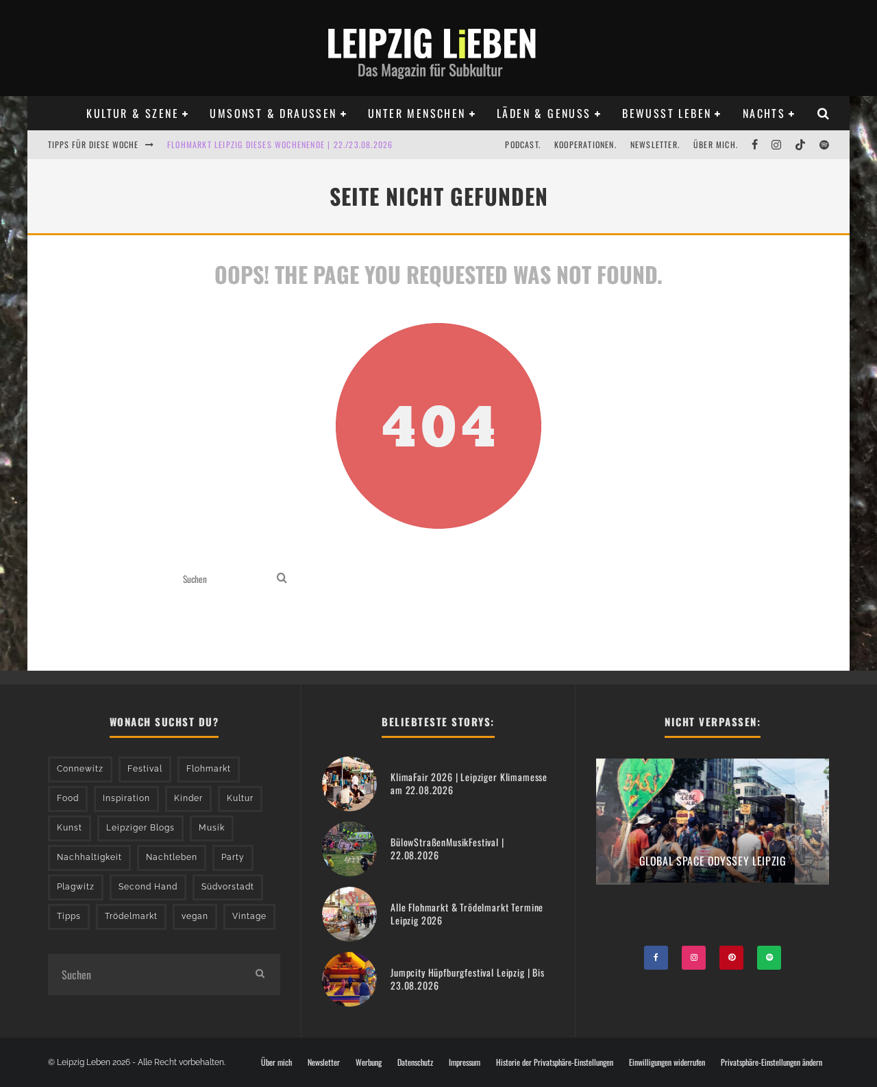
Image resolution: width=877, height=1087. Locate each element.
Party (233, 857)
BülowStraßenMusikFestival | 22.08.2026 (447, 848)
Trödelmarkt (131, 916)
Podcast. (523, 144)
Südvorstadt (227, 887)
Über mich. (715, 144)
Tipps (69, 916)
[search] (282, 579)
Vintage (249, 916)
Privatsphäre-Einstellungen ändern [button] (771, 1062)
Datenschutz (415, 1062)
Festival (144, 769)
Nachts (764, 113)
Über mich (276, 1062)
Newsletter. (655, 144)
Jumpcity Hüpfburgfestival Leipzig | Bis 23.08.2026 (468, 978)
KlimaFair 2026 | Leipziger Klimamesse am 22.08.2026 (469, 782)
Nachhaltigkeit (89, 857)
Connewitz (80, 769)
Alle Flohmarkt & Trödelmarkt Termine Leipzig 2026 (467, 913)
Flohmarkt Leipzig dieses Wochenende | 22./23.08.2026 (280, 144)
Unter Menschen (417, 113)
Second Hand (148, 887)
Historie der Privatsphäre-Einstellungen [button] (554, 1062)
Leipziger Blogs (140, 828)
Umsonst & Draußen (273, 113)
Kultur (240, 798)
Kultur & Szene (132, 113)
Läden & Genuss (544, 113)
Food (68, 798)
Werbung (369, 1062)
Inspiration (126, 798)
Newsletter (324, 1062)
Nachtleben (171, 857)
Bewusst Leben (666, 113)
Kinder (188, 798)
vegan (195, 916)
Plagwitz (76, 887)
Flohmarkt (208, 769)
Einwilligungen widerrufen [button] (667, 1062)
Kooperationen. (585, 144)
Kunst (69, 828)
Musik (212, 828)
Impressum (464, 1062)
